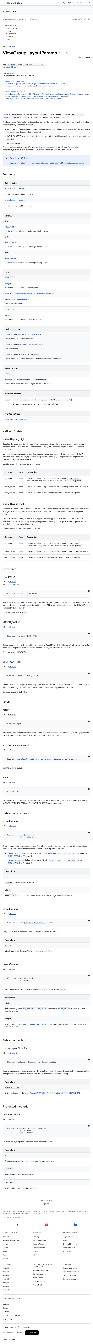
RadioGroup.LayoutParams (37, 96)
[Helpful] (85, 19)
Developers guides (39, 1274)
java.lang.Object (9, 73)
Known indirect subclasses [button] (47, 95)
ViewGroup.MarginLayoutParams (17, 86)
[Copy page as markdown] (67, 53)
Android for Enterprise (11, 1240)
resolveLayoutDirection (15, 380)
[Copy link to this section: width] (11, 777)
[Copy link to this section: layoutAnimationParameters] (34, 745)
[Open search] (59, 2)
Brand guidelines (24, 1327)
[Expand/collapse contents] (16, 25)
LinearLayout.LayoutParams (15, 96)
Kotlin (80, 57)
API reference (9, 11)
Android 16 (7, 1272)
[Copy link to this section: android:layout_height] (27, 439)
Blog (4, 1255)
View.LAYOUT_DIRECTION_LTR (42, 1093)
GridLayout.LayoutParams (79, 94)
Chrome (6, 1308)
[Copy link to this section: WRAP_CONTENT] (23, 662)
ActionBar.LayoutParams (14, 94)
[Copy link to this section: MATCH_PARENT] (23, 622)
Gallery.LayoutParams (57, 84)
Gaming (36, 1237)
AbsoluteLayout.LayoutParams (37, 84)
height (8, 284)
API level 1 (12, 46)
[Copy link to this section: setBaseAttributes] (24, 1114)
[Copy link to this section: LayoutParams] (20, 821)
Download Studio (39, 1281)
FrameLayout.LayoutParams (58, 94)
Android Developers (9, 19)
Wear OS (66, 1240)
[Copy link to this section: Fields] (12, 702)
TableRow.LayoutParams (35, 99)
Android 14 (7, 1279)
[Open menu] (3, 2)
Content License (65, 1211)
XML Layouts (66, 163)
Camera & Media (39, 1248)
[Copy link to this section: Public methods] (25, 1040)
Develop (21, 19)
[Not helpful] (88, 19)
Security (6, 1244)
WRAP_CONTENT (11, 258)
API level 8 (12, 627)
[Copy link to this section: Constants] (18, 569)
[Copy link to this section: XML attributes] (24, 431)
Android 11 (6, 1290)
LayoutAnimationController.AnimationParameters (33, 294)
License (13, 1327)
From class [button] (17, 419)
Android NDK (37, 1285)
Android (6, 1237)
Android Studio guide (40, 1270)
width (7, 315)
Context (20, 334)
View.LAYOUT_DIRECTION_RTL (68, 1093)
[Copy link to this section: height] (11, 710)
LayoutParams (10, 334)
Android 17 (7, 1268)
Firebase (6, 1312)
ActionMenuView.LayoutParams (36, 94)
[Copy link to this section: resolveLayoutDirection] (29, 1048)
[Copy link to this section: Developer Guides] (30, 158)
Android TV (67, 1251)
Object (14, 67)
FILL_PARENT (10, 227)
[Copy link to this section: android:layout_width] (26, 504)
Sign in (87, 3)
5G (34, 1255)
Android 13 (6, 1283)
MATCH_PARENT (11, 243)
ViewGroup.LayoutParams (27, 344)
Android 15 (7, 1275)
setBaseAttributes (22, 400)
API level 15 (17, 584)
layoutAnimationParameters (17, 299)
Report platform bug (70, 1268)
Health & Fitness (38, 1244)
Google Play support (70, 1275)
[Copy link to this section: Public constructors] (31, 813)
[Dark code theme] (88, 591)
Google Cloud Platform (11, 1315)
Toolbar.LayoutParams (53, 99)
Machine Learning (39, 1240)
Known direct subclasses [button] (35, 83)
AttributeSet (33, 334)
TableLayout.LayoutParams (15, 99)
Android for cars (69, 1248)
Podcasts (6, 1259)
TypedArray (35, 400)
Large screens (68, 1237)
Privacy (35, 1251)
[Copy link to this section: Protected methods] (30, 1106)
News (5, 1251)
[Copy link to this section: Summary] (17, 174)
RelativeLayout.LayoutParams (58, 96)
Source (5, 1248)
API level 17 (13, 1053)
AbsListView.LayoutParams (15, 84)
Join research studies (70, 1279)
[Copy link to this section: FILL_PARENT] (19, 577)
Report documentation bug (72, 1272)
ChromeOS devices (70, 1244)
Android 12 (7, 1286)
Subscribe (32, 1332)
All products (7, 1319)
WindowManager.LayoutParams (42, 86)
